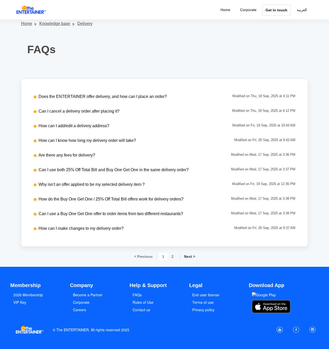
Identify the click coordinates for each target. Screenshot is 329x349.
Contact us (141, 309)
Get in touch (276, 10)
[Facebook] (296, 330)
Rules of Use (143, 302)
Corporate (248, 10)
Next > (189, 256)
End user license (205, 294)
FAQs (137, 294)
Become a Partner (88, 294)
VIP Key (19, 302)
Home (225, 10)
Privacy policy (203, 309)
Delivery (85, 23)
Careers (79, 309)
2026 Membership (28, 294)
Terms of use (203, 302)
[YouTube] (279, 330)
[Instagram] (312, 330)
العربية (302, 10)
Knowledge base (54, 23)
